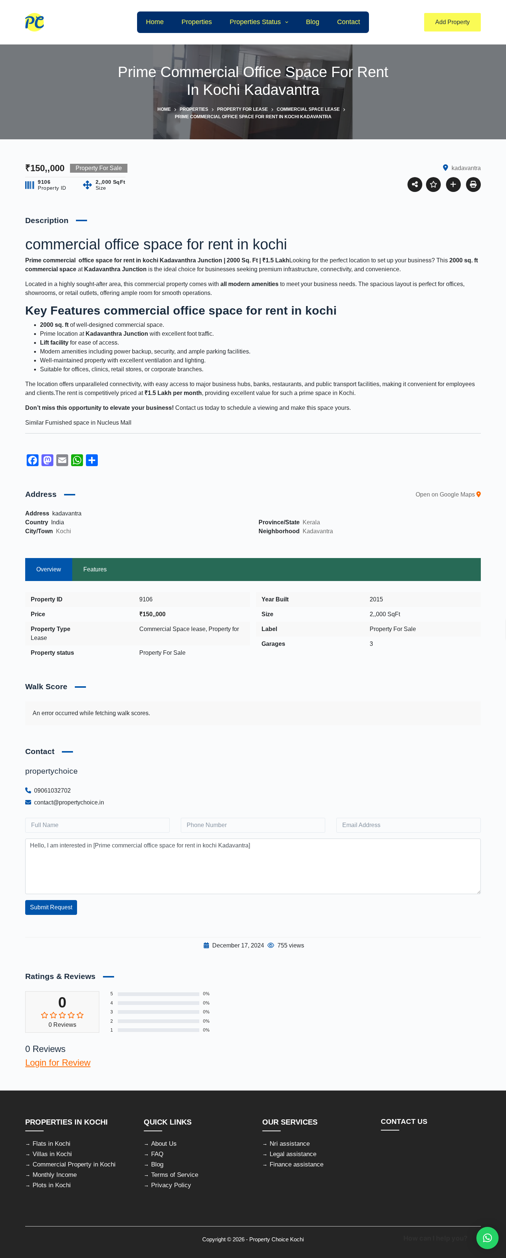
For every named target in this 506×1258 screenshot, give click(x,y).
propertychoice (51, 771)
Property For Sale (162, 653)
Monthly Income (55, 1174)
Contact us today (197, 408)
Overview (48, 569)
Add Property (452, 22)
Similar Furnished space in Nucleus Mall (79, 422)
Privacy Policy (171, 1185)
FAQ (157, 1154)
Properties (197, 22)
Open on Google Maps (446, 494)
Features (95, 569)
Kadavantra (318, 531)
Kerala (311, 522)
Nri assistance (290, 1143)
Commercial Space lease (172, 629)
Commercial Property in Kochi (74, 1164)
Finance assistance (296, 1164)
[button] (487, 1238)
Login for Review (57, 1063)
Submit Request (51, 907)
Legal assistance (293, 1154)
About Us (164, 1143)
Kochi (63, 531)
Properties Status (255, 22)
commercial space (50, 269)
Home (155, 22)
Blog (312, 22)
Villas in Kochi (52, 1154)
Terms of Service (174, 1174)
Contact (348, 22)
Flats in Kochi (51, 1143)
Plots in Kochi (52, 1185)
